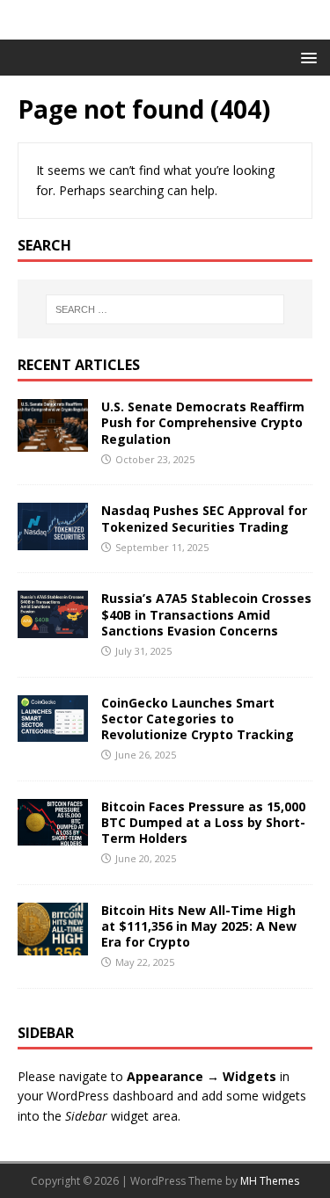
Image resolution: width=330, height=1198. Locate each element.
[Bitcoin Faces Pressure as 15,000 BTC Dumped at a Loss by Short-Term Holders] (53, 835)
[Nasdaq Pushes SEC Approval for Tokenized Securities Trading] (53, 539)
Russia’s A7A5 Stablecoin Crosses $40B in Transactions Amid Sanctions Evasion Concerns (206, 614)
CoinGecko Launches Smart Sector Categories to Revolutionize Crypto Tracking (197, 718)
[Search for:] (165, 309)
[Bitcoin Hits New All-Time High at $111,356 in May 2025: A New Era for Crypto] (53, 945)
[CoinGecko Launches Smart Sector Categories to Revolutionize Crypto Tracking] (53, 730)
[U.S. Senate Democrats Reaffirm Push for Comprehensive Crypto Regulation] (53, 441)
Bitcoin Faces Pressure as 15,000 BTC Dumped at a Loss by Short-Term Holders (203, 822)
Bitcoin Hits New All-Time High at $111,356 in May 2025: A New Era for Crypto (199, 926)
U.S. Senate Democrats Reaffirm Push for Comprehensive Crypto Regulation (202, 422)
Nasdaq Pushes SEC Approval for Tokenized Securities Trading (204, 518)
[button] (306, 56)
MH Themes (269, 1180)
